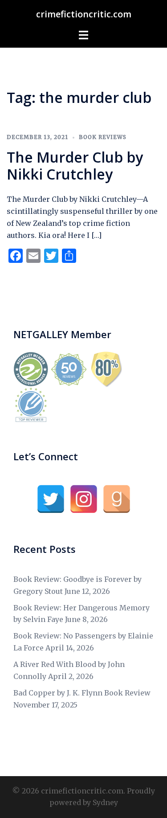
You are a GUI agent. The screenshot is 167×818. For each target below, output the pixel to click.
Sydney (105, 802)
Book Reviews (102, 137)
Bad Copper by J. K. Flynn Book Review (82, 692)
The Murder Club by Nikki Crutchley (75, 165)
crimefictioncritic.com (83, 14)
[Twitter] (51, 499)
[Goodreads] (116, 499)
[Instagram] (83, 499)
